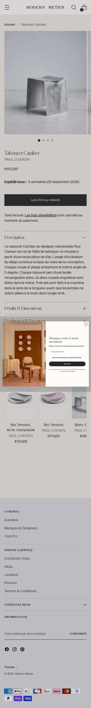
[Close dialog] (86, 324)
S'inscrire (67, 364)
